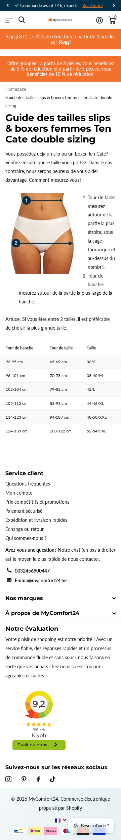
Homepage (15, 89)
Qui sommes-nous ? (25, 538)
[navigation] (7, 5)
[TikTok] (52, 779)
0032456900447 (32, 571)
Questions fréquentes (27, 484)
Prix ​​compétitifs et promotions (37, 502)
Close (60, 598)
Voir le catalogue (9, 20)
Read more (92, 5)
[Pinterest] (24, 779)
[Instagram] (8, 779)
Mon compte (18, 493)
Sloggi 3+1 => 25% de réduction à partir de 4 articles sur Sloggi (60, 39)
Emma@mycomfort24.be (41, 580)
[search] (21, 20)
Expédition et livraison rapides (36, 520)
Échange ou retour (24, 529)
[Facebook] (38, 779)
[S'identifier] (99, 20)
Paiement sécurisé (23, 511)
